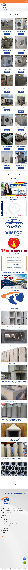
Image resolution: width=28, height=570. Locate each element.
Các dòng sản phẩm (6, 517)
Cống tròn (6, 521)
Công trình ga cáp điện (7, 146)
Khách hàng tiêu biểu (14, 254)
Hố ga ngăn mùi (21, 127)
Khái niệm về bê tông (14, 363)
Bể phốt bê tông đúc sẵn (21, 88)
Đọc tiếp (7, 34)
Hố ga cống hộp (7, 107)
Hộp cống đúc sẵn (14, 345)
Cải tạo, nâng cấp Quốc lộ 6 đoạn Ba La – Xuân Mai (14, 459)
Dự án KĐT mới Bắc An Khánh (14, 478)
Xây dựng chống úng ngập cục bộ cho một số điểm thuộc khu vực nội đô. (14, 420)
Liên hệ (3, 532)
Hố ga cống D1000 (7, 50)
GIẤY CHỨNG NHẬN (14, 217)
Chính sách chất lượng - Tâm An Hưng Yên (14, 272)
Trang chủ (3, 9)
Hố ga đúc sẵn (7, 526)
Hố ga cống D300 (21, 69)
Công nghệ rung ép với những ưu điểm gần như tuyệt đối (14, 382)
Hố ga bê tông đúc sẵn (21, 165)
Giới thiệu (3, 515)
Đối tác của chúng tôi (14, 235)
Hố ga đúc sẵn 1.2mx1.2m (21, 108)
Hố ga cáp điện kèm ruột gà (7, 88)
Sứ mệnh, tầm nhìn (14, 290)
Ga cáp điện (7, 165)
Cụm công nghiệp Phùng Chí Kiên (14, 401)
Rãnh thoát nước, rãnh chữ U (10, 523)
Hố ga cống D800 (21, 50)
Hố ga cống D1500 (7, 31)
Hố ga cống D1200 (21, 31)
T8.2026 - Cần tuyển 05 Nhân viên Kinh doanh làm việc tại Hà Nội (14, 198)
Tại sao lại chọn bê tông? (14, 326)
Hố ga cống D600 (7, 69)
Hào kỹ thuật (6, 528)
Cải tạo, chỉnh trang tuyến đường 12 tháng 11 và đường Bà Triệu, (14, 439)
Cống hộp (6, 519)
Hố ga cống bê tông (21, 146)
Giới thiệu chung (14, 308)
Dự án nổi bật (4, 530)
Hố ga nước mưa (7, 127)
